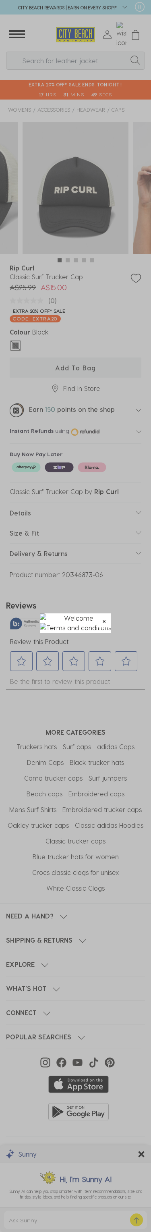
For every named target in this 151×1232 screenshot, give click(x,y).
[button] (104, 620)
